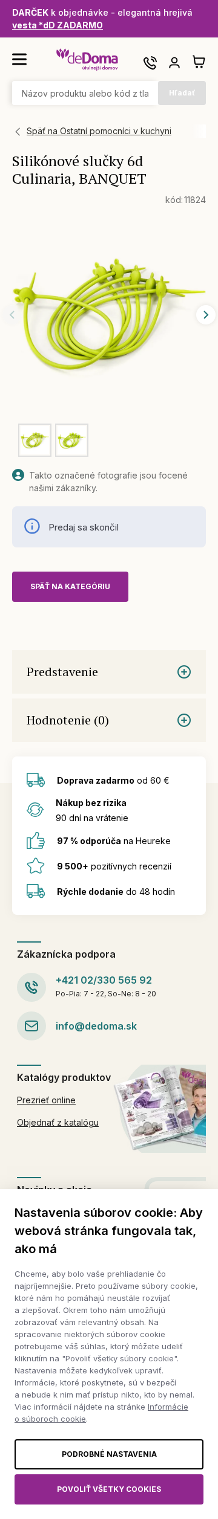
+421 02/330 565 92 (104, 980)
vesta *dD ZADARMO (57, 25)
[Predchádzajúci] (12, 314)
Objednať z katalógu (58, 1122)
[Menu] (19, 59)
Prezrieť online (46, 1100)
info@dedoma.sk (96, 1026)
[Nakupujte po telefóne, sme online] (150, 63)
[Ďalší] (206, 314)
